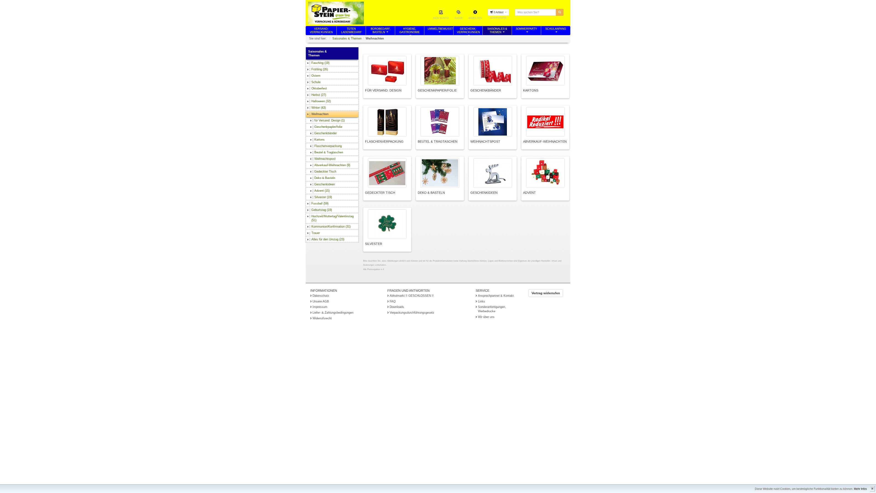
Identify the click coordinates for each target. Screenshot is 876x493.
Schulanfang (555, 31)
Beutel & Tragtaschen (328, 152)
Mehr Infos (860, 488)
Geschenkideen (324, 184)
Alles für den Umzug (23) (327, 239)
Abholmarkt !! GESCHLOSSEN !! (412, 295)
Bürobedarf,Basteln (380, 31)
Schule (316, 82)
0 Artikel (499, 12)
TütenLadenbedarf (351, 31)
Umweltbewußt (440, 31)
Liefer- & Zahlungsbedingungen (333, 312)
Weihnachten (319, 114)
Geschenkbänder (325, 133)
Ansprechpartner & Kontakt (496, 295)
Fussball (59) (319, 203)
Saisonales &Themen (497, 31)
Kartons (319, 139)
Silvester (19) (323, 197)
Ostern (315, 75)
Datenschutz (321, 295)
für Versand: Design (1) (329, 120)
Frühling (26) (319, 69)
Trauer (315, 233)
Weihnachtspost (325, 158)
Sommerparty (526, 31)
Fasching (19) (320, 63)
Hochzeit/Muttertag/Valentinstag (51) (332, 218)
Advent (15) (322, 190)
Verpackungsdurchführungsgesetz (412, 312)
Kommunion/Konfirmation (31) (331, 226)
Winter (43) (318, 107)
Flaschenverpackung (328, 146)
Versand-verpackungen (321, 31)
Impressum (320, 307)
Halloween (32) (321, 101)
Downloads (397, 307)
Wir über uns (486, 317)
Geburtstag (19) (321, 210)
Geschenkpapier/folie (328, 126)
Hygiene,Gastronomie (409, 31)
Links (481, 301)
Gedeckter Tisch (325, 171)
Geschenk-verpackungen (468, 31)
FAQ (393, 301)
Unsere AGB (321, 301)
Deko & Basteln (324, 178)
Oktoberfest (319, 88)
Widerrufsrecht (322, 318)
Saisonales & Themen (347, 38)
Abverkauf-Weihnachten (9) (332, 165)
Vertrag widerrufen (546, 293)
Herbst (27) (318, 95)
